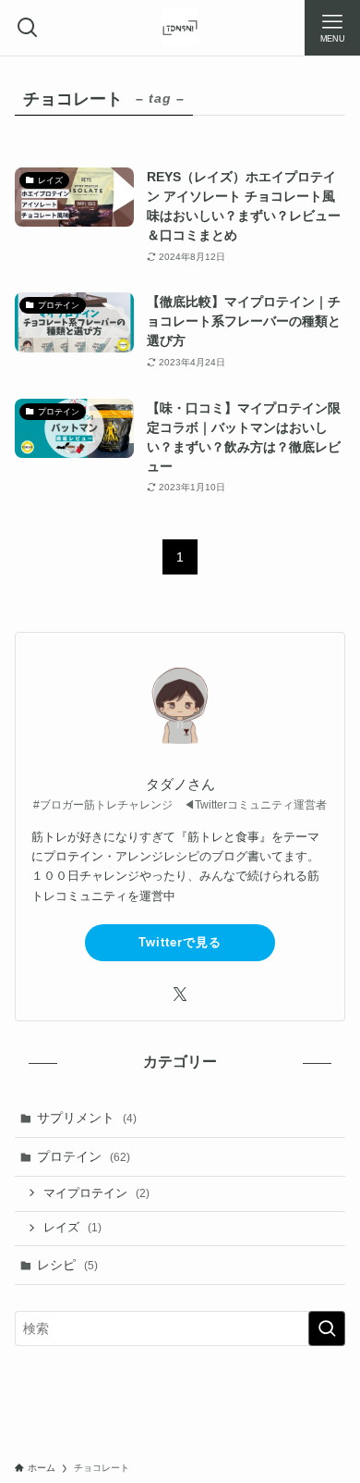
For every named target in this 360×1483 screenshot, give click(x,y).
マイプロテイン (96, 1193)
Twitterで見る (180, 942)
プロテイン (83, 1156)
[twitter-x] (180, 994)
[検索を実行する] (326, 1328)
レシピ (67, 1264)
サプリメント (87, 1117)
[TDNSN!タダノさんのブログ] (180, 28)
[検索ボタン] (27, 28)
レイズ (72, 1227)
